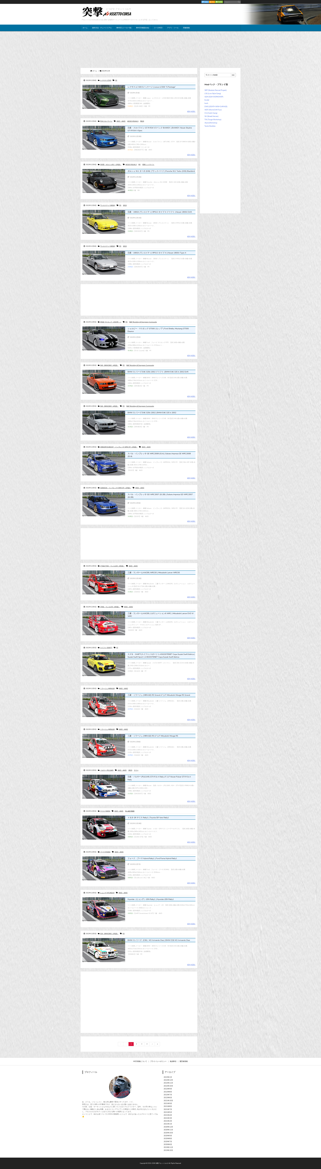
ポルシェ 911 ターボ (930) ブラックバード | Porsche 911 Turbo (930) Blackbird (161, 171)
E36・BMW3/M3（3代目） (109, 934)
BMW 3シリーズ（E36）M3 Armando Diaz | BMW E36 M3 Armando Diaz (159, 940)
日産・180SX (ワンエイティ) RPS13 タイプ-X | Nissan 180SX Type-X (157, 253)
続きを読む (191, 111)
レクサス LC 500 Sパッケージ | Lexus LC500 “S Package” (152, 87)
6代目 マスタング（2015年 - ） (110, 322)
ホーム (94, 71)
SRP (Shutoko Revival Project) (216, 90)
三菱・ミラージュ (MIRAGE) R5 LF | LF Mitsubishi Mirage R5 (153, 736)
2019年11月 (168, 1147)
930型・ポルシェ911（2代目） (110, 165)
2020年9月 (168, 1136)
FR (116, 80)
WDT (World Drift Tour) (213, 110)
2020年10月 (168, 1133)
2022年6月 (168, 1097)
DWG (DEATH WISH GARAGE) (216, 106)
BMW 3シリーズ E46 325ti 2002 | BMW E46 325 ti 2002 (152, 412)
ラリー (136, 770)
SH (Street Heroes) (211, 116)
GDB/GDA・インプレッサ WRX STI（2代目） (115, 488)
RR (139, 165)
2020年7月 (168, 1141)
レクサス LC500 (105, 80)
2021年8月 (168, 1106)
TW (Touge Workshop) (213, 119)
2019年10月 (168, 1150)
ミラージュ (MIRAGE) (107, 689)
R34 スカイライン (106, 121)
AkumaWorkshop (211, 123)
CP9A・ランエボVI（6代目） (110, 607)
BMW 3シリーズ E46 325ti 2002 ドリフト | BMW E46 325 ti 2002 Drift (158, 372)
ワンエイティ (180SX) (107, 205)
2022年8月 (168, 1092)
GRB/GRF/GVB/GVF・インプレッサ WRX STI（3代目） (119, 447)
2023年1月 (168, 1077)
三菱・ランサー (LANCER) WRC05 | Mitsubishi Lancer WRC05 (154, 572)
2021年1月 (168, 1124)
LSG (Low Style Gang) (213, 93)
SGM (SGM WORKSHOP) (214, 97)
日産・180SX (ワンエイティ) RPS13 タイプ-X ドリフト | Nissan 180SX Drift (160, 212)
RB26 (142, 121)
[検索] (239, 2)
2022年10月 (168, 1086)
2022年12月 (168, 1080)
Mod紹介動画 (129, 811)
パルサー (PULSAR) (106, 770)
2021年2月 (168, 1121)
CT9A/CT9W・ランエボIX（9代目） (112, 566)
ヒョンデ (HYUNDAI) (107, 893)
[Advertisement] (160, 49)
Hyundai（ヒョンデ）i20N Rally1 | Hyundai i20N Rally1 (151, 899)
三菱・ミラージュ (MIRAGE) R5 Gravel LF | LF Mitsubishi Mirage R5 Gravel (159, 695)
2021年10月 (168, 1100)
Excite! (207, 100)
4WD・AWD (120, 121)
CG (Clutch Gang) (211, 113)
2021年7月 (168, 1109)
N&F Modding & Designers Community (143, 322)
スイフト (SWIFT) (106, 648)
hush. (206, 103)
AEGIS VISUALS (132, 121)
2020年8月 (168, 1138)
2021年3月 (168, 1118)
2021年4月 (168, 1115)
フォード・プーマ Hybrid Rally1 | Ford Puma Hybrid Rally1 (152, 858)
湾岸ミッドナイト (148, 165)
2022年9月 (168, 1089)
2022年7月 (168, 1095)
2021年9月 (168, 1103)
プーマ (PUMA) (105, 852)
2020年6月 (168, 1144)
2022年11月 (168, 1083)
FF (117, 648)
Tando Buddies (210, 126)
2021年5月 (168, 1112)
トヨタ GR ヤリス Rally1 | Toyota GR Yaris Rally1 (148, 817)
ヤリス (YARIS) (105, 811)
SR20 (125, 205)
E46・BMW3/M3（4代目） (109, 365)
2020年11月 (168, 1130)
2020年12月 (168, 1127)
